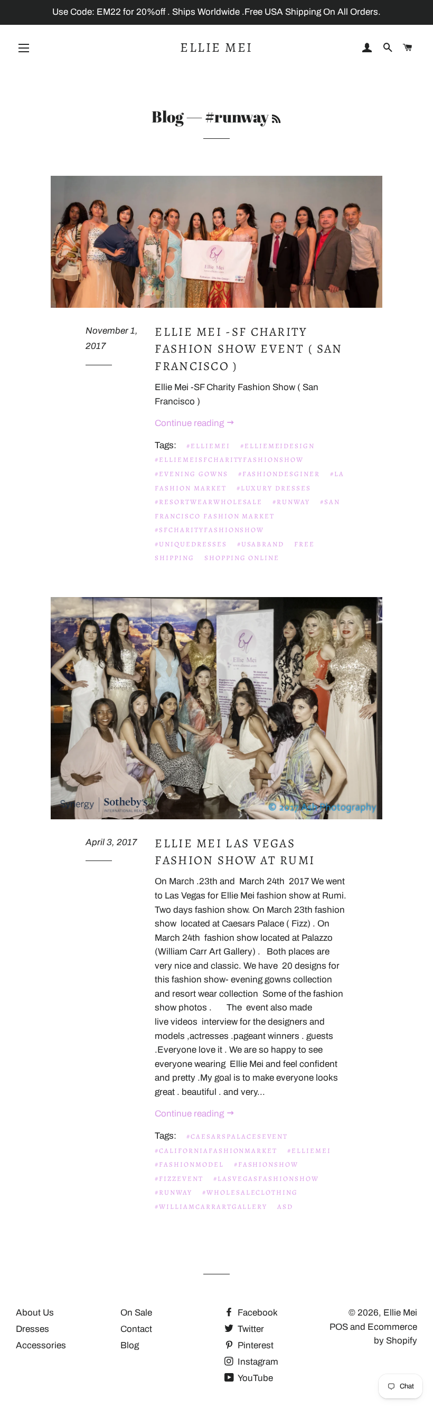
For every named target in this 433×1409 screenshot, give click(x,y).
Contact (136, 1329)
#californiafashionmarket (216, 1150)
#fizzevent (179, 1178)
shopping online (241, 557)
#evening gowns (191, 473)
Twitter (250, 1329)
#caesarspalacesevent (237, 1136)
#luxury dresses (274, 488)
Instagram (257, 1362)
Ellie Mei (216, 47)
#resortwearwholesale (208, 501)
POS (339, 1327)
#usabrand (261, 544)
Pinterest (255, 1345)
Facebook (257, 1313)
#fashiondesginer (279, 473)
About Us (35, 1313)
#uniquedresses (191, 544)
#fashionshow (266, 1164)
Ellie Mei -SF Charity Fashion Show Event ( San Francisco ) (248, 349)
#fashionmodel (189, 1164)
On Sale (136, 1313)
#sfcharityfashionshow (209, 529)
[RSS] (276, 118)
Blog (168, 116)
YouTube (254, 1378)
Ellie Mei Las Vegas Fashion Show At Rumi (235, 851)
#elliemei (208, 445)
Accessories (41, 1345)
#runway (291, 501)
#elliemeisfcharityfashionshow (229, 459)
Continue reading (190, 423)
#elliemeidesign (277, 445)
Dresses (32, 1329)
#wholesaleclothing (250, 1192)
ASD (285, 1206)
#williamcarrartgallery (211, 1206)
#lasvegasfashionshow (266, 1178)
